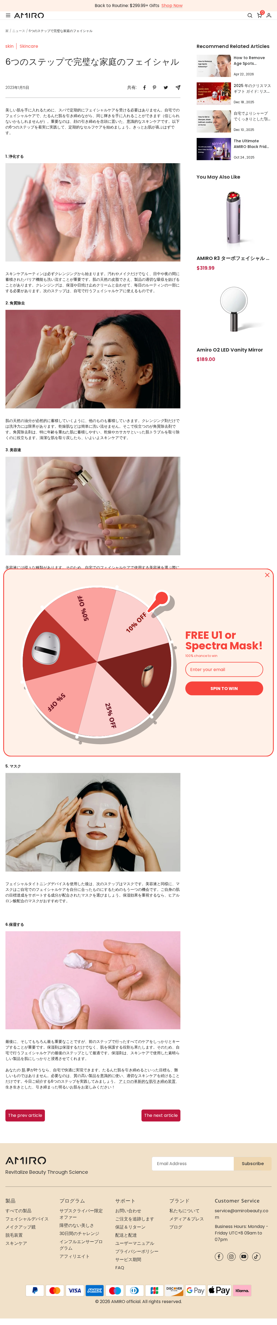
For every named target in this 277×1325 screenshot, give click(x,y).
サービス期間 (128, 1259)
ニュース (18, 30)
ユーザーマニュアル (134, 1243)
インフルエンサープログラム (81, 1245)
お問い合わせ (128, 1211)
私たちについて (184, 1211)
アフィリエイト (75, 1256)
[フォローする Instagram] (231, 1257)
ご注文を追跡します (134, 1219)
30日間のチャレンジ (79, 1233)
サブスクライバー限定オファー (81, 1214)
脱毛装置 (14, 1235)
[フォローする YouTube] (244, 1257)
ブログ (175, 1227)
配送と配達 (126, 1235)
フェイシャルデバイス (27, 1219)
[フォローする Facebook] (219, 1257)
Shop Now (172, 5)
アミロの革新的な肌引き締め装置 (147, 1081)
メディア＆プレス (186, 1219)
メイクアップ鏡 (20, 1227)
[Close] (267, 574)
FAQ (119, 1268)
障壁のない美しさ (77, 1225)
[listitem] (144, 87)
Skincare (29, 46)
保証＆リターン (130, 1227)
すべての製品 (18, 1211)
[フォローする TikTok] (256, 1257)
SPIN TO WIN (224, 688)
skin (9, 46)
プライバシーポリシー (137, 1251)
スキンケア (16, 1243)
